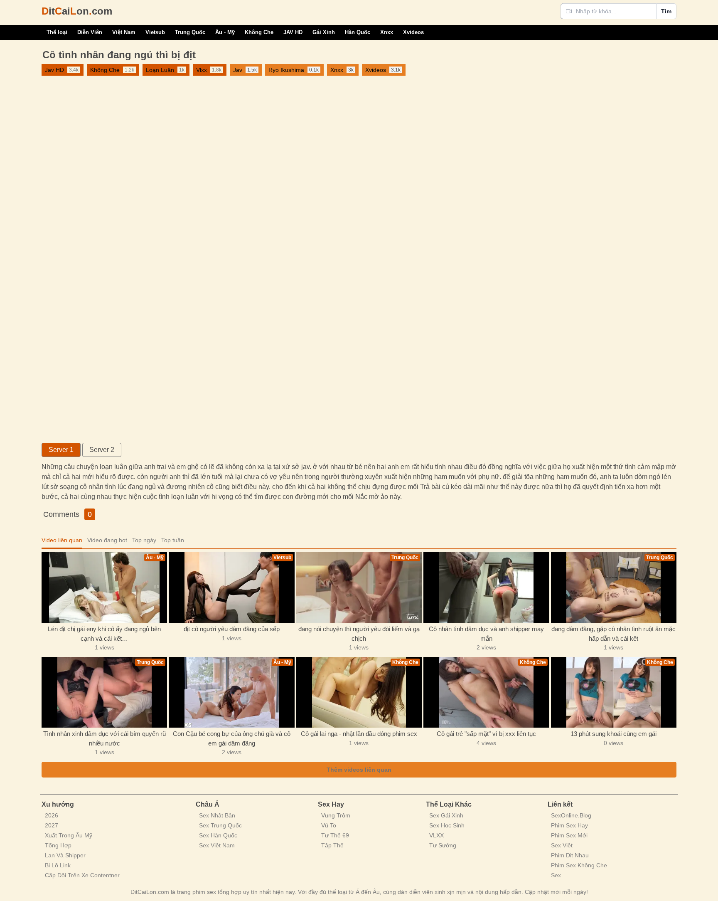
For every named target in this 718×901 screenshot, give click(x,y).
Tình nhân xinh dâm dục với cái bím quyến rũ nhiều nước (104, 738)
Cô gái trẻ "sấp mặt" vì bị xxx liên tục (486, 733)
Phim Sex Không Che (579, 865)
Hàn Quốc (357, 32)
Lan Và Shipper (65, 855)
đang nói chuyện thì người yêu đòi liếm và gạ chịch (359, 633)
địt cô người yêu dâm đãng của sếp (232, 628)
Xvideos (413, 32)
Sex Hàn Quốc (218, 835)
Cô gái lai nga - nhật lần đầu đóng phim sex (359, 733)
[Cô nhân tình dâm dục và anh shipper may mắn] (486, 587)
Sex (556, 875)
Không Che (259, 32)
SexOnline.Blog (571, 815)
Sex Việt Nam (217, 845)
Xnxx (386, 32)
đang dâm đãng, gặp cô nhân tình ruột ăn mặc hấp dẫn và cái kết (613, 633)
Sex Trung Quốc (220, 825)
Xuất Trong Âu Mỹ (68, 835)
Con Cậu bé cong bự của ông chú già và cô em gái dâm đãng (231, 738)
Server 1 (61, 449)
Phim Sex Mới (569, 835)
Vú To (328, 825)
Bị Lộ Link (58, 865)
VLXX (436, 835)
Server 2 (101, 449)
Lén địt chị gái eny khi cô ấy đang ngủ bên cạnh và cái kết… (104, 633)
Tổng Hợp (58, 845)
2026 (51, 815)
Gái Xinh (323, 32)
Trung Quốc (190, 32)
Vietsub (155, 32)
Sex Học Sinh (447, 825)
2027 (51, 825)
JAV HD (292, 32)
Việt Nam (123, 32)
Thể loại (57, 32)
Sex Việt (562, 845)
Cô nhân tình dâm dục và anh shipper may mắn (486, 633)
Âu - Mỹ (225, 32)
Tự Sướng (442, 845)
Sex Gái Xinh (446, 815)
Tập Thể (332, 845)
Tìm (666, 11)
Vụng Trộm (335, 815)
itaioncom (77, 11)
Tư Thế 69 (335, 835)
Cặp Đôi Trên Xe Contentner (82, 875)
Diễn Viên (89, 32)
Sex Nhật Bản (217, 815)
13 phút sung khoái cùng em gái (613, 733)
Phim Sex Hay (569, 825)
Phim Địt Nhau (570, 855)
